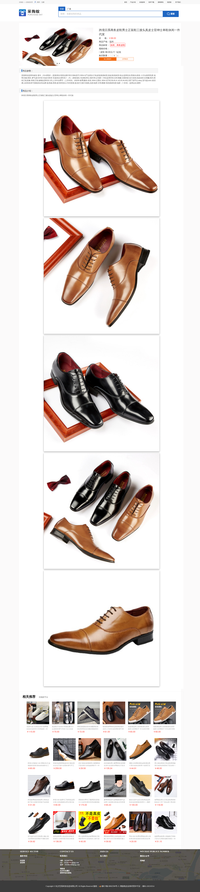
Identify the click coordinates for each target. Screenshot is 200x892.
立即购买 (125, 59)
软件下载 (151, 2)
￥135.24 (108, 768)
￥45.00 (82, 841)
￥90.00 (56, 804)
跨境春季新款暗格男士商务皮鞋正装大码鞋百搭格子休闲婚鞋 (38, 802)
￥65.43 (107, 804)
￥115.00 (31, 731)
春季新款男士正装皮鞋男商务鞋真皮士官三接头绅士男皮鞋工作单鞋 (165, 802)
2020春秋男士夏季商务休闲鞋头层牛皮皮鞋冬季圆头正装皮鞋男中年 (114, 765)
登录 (38, 2)
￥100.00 (133, 804)
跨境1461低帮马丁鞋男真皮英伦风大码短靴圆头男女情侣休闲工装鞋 (64, 802)
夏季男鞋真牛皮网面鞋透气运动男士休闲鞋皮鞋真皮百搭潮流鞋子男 (114, 802)
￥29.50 (82, 768)
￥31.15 (158, 841)
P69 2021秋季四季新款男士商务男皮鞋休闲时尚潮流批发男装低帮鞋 (140, 838)
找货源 (169, 2)
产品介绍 (133, 2)
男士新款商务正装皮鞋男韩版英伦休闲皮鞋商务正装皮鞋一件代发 (165, 765)
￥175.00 (82, 804)
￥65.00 (131, 731)
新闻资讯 (160, 2)
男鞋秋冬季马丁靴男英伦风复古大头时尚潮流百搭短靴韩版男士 (89, 802)
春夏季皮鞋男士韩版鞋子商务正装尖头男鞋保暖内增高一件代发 (165, 838)
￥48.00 (158, 768)
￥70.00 (55, 731)
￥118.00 (159, 804)
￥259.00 (57, 768)
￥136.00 (57, 841)
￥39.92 (31, 841)
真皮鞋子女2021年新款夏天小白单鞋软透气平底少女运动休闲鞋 (62, 728)
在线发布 (142, 2)
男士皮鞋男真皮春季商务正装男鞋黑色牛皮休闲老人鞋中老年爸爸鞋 (89, 838)
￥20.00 (132, 841)
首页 (125, 2)
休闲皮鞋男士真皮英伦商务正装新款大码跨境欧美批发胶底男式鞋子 (63, 838)
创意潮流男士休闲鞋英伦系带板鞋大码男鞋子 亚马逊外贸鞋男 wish (139, 728)
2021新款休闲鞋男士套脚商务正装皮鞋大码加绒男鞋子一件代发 (89, 765)
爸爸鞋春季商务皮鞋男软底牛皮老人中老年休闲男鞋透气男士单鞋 (113, 728)
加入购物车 (107, 59)
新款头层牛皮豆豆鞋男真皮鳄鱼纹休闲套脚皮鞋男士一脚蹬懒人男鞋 (139, 802)
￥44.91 (132, 768)
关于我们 (178, 2)
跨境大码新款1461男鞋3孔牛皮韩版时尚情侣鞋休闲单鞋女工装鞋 (39, 765)
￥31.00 (31, 804)
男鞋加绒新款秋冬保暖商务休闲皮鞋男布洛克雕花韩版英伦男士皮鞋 (87, 728)
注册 (43, 2)
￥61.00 (106, 731)
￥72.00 (81, 731)
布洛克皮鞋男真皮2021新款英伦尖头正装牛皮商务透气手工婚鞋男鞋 (64, 765)
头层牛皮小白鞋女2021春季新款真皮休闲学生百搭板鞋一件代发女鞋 (37, 728)
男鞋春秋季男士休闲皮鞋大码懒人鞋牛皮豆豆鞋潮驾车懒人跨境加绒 (114, 838)
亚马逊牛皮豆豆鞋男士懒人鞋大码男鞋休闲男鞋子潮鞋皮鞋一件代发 (38, 838)
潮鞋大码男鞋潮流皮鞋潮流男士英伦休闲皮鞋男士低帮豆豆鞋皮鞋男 (139, 765)
